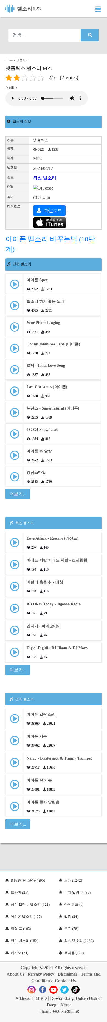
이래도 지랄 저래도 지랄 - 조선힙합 (57, 560)
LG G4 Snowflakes (42, 430)
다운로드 (52, 210)
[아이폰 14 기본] (14, 786)
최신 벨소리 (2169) (79, 941)
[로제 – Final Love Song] (14, 371)
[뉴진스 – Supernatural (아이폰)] (14, 414)
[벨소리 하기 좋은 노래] (14, 307)
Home (9, 60)
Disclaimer (67, 974)
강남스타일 (36, 472)
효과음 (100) (74, 953)
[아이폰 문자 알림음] (14, 808)
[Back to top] (99, 1015)
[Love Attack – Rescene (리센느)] (14, 544)
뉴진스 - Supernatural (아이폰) (53, 408)
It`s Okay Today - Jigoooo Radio (54, 604)
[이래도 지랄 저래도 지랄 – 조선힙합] (14, 566)
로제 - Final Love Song (46, 365)
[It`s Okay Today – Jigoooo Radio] (14, 610)
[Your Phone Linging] (14, 329)
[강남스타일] (14, 478)
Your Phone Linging (43, 323)
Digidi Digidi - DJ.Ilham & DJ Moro (57, 648)
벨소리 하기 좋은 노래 (45, 301)
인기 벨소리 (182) (24, 941)
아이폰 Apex (37, 280)
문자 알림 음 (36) (77, 892)
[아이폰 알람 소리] (14, 720)
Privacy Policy (41, 974)
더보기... (18, 670)
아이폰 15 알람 (39, 451)
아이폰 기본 (37, 736)
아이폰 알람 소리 (41, 714)
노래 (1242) (73, 880)
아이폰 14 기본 (39, 780)
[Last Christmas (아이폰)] (14, 393)
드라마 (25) (19, 892)
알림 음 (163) (21, 929)
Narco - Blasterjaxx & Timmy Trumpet (59, 758)
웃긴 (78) (71, 929)
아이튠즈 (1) (73, 904)
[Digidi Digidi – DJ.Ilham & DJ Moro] (14, 654)
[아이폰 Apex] (14, 286)
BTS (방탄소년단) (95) (28, 880)
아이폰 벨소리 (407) (26, 916)
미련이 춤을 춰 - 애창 (45, 582)
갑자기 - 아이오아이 (44, 626)
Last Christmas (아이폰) (47, 387)
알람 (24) (71, 916)
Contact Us (65, 980)
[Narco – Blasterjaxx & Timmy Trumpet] (14, 764)
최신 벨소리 (44, 178)
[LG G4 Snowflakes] (14, 436)
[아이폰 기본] (14, 742)
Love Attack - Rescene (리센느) (52, 538)
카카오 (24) (19, 953)
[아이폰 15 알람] (14, 457)
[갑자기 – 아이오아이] (14, 632)
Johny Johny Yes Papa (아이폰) (53, 344)
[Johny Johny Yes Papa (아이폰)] (14, 350)
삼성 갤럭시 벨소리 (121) (30, 904)
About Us (15, 974)
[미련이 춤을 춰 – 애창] (14, 588)
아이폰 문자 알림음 (43, 802)
